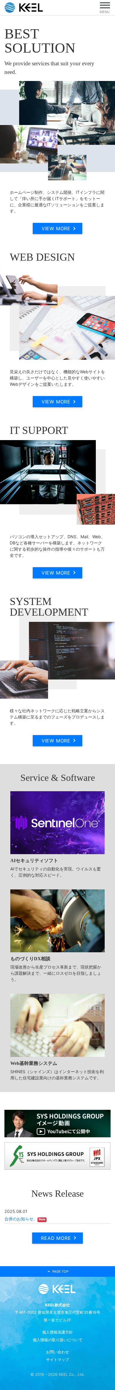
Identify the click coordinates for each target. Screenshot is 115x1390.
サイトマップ (57, 1359)
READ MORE (56, 1238)
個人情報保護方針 (57, 1332)
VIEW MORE (56, 228)
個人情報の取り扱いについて (58, 1340)
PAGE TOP (60, 1271)
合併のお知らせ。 (20, 1218)
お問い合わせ (57, 1352)
